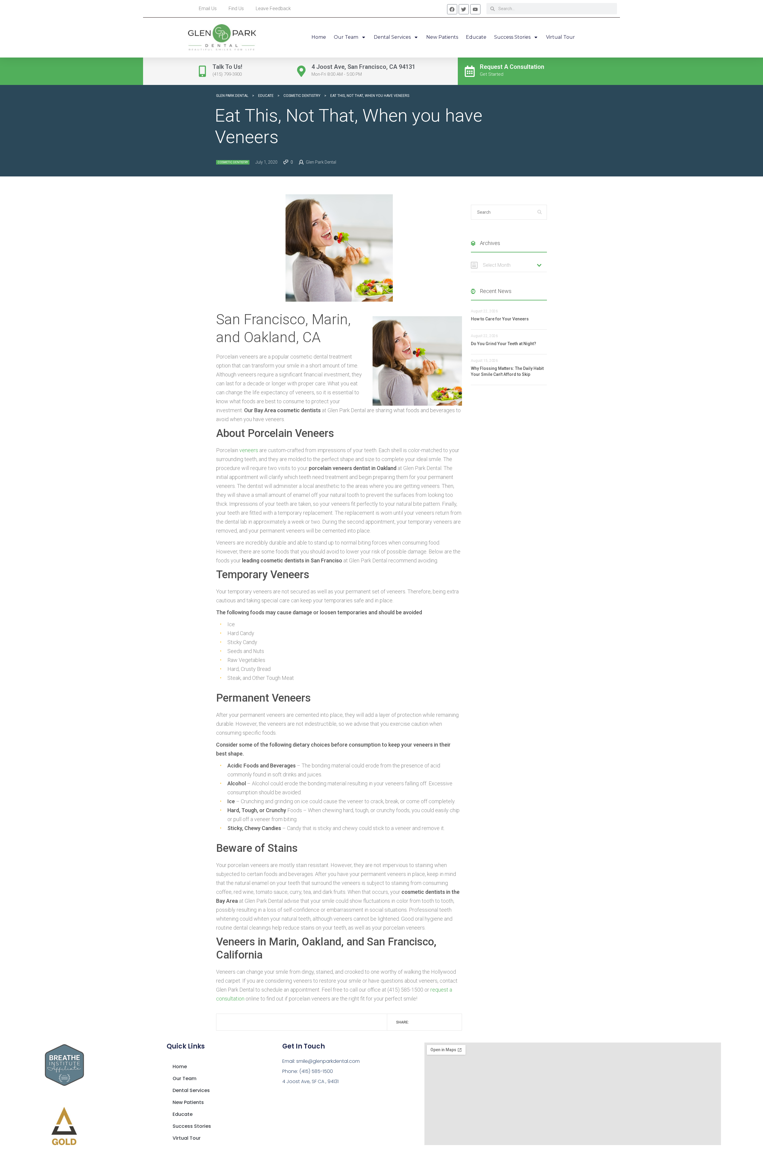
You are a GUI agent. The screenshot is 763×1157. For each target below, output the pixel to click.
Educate (476, 37)
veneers (248, 450)
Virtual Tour (560, 37)
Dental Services (392, 37)
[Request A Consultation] (469, 71)
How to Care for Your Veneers (500, 319)
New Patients (442, 37)
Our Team (346, 37)
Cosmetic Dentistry (233, 162)
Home (318, 37)
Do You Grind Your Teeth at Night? (503, 343)
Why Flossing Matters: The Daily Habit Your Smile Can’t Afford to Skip (507, 371)
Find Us (236, 8)
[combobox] (509, 265)
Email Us (208, 8)
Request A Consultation (512, 66)
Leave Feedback (273, 8)
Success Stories (512, 37)
